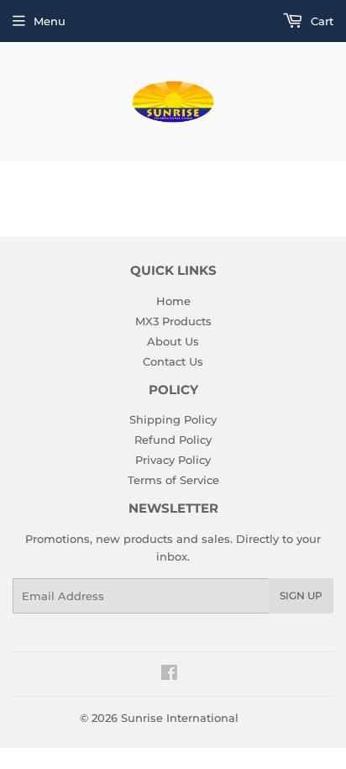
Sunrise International (180, 717)
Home (173, 301)
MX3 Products (173, 321)
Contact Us (173, 361)
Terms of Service (173, 480)
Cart (320, 21)
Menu (50, 21)
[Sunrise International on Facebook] (169, 675)
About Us (173, 341)
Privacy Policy (173, 459)
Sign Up (301, 595)
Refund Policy (173, 439)
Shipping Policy (173, 419)
